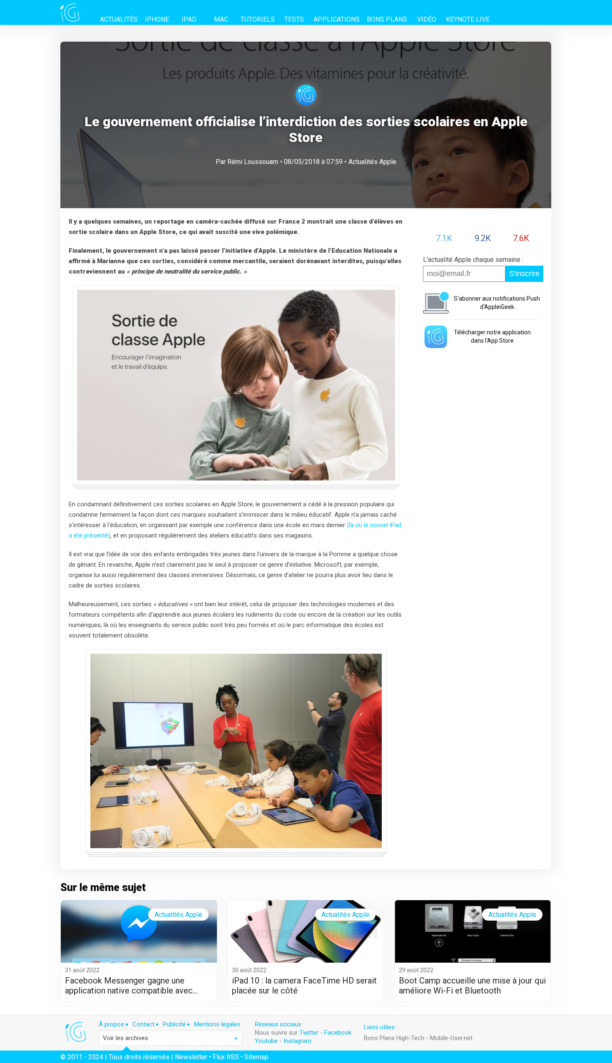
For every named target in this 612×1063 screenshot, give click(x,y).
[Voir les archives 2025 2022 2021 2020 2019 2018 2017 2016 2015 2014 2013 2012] (170, 1038)
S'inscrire (524, 273)
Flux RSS (226, 1057)
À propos (111, 1024)
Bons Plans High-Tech (394, 1038)
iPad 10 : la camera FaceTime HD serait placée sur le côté (304, 986)
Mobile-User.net (451, 1038)
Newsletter (191, 1057)
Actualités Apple (372, 162)
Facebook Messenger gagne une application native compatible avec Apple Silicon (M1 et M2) (129, 986)
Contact (143, 1024)
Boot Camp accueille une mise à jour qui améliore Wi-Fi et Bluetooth (472, 986)
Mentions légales (217, 1024)
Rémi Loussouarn (252, 162)
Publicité (174, 1024)
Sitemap (256, 1057)
